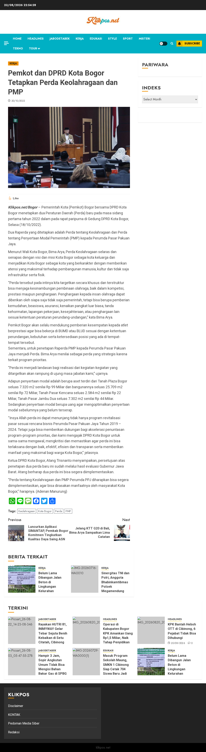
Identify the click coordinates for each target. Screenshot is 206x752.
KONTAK (14, 715)
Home (17, 39)
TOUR (33, 48)
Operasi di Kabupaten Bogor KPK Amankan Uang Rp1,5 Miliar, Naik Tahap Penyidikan (118, 633)
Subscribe (192, 43)
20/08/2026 (178, 643)
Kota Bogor (45, 511)
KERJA (80, 39)
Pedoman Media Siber (23, 723)
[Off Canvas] (6, 43)
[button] (171, 43)
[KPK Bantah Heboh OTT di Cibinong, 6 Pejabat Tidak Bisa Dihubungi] (151, 630)
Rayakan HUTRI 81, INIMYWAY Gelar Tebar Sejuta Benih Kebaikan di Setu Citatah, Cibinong (52, 633)
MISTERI (144, 39)
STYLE (112, 39)
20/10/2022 (18, 101)
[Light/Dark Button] (163, 44)
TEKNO (18, 48)
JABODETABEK (60, 39)
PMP (68, 511)
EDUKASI (96, 39)
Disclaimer (15, 706)
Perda (58, 511)
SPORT (128, 39)
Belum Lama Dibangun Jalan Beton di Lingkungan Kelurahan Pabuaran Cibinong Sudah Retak (50, 589)
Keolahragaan (27, 511)
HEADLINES (36, 39)
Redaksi (14, 732)
